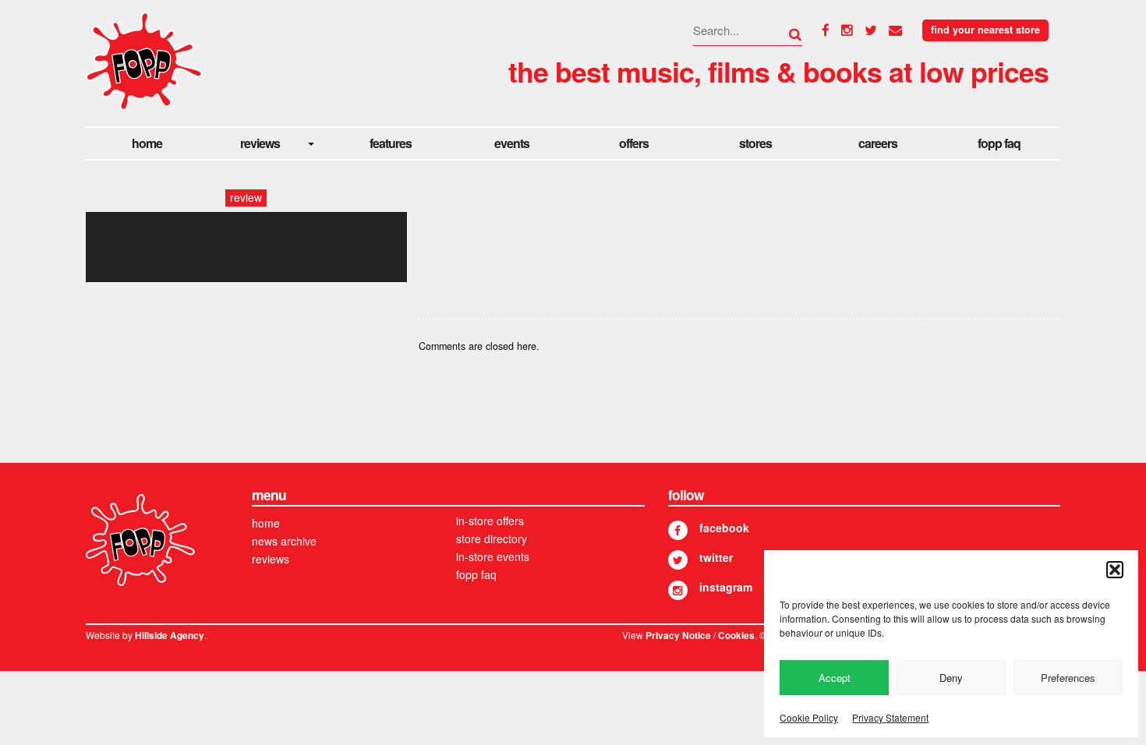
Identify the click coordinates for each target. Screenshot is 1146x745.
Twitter (716, 557)
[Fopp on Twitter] (678, 560)
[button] (1115, 569)
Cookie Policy (809, 717)
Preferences (1068, 677)
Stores (755, 143)
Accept (835, 677)
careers (877, 143)
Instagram (725, 587)
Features (391, 143)
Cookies (736, 635)
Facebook (724, 527)
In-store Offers (490, 520)
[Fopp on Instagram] (678, 590)
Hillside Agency (169, 635)
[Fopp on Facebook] (678, 530)
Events (511, 143)
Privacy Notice (678, 635)
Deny (951, 677)
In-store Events (492, 556)
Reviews (260, 143)
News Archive (284, 541)
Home (147, 143)
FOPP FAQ (999, 143)
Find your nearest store (985, 30)
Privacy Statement (890, 717)
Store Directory (491, 538)
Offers (634, 143)
